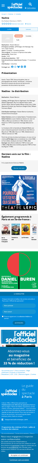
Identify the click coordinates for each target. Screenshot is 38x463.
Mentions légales (24, 374)
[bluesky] (18, 67)
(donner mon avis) (17, 24)
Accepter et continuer (19, 455)
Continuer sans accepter (19, 460)
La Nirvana (25, 237)
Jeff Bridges (18, 47)
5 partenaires (15, 445)
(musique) (9, 113)
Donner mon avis (19, 168)
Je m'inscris (19, 323)
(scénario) (25, 112)
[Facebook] (12, 67)
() (16, 101)
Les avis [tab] (28, 29)
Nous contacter (20, 370)
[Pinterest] (21, 67)
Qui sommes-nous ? (8, 370)
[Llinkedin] (25, 67)
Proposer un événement (17, 372)
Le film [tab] (9, 29)
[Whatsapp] (15, 67)
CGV (11, 374)
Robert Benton (14, 45)
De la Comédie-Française (5, 240)
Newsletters (5, 374)
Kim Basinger (27, 47)
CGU (16, 374)
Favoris (28, 24)
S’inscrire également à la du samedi (18, 317)
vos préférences (13, 447)
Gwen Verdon (9, 49)
